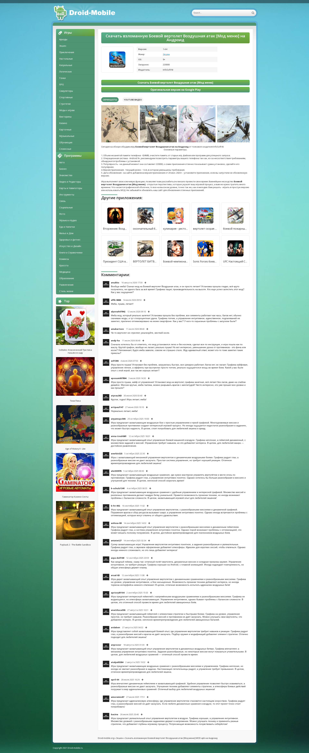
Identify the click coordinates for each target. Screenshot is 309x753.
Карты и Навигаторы (70, 188)
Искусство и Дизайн (70, 246)
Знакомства (65, 175)
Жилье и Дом (66, 233)
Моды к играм (67, 110)
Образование (66, 278)
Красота (63, 265)
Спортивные (66, 97)
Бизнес (63, 168)
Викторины (65, 116)
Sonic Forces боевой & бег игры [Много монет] (205, 261)
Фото (62, 213)
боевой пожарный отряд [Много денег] (235, 228)
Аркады (63, 39)
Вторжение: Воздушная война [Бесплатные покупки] (115, 228)
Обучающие (65, 142)
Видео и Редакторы (70, 181)
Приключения (66, 52)
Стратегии (65, 103)
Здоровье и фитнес (69, 239)
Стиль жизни (66, 291)
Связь (62, 201)
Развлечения (66, 284)
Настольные (66, 58)
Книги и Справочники (70, 252)
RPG (61, 84)
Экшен (62, 45)
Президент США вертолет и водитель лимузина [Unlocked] (115, 261)
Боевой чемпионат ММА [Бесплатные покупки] (175, 261)
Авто (62, 162)
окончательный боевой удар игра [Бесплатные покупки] (145, 228)
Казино (63, 123)
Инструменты (66, 194)
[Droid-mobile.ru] (85, 13)
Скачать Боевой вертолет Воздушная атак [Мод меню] (175, 82)
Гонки (62, 78)
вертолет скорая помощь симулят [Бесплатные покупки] (205, 228)
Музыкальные (66, 135)
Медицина (64, 271)
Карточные (65, 129)
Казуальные (65, 65)
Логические (65, 71)
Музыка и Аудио (68, 220)
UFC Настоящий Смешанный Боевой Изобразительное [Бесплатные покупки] (235, 261)
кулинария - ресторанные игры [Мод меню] (175, 228)
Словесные (65, 148)
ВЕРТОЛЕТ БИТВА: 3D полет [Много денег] (145, 261)
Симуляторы (66, 90)
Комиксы (64, 258)
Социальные (66, 207)
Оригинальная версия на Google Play (175, 89)
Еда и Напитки (67, 226)
